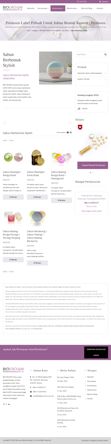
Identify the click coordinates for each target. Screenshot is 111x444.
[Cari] (77, 2)
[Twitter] (6, 404)
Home (29, 30)
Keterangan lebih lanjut (92, 211)
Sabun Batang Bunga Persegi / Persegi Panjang (11, 234)
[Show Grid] (67, 132)
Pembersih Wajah (68, 326)
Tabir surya (51, 326)
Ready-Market (103, 440)
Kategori (35, 30)
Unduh (85, 109)
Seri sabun (65, 30)
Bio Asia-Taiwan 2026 (65, 377)
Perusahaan (43, 8)
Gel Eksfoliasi (58, 326)
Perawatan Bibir (89, 326)
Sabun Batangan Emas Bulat (36, 173)
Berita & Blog (86, 8)
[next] (70, 122)
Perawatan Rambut (79, 326)
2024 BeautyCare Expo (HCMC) (66, 421)
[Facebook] (3, 404)
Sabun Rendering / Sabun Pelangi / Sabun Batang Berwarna (37, 236)
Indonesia (105, 1)
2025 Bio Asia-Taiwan (65, 387)
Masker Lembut (43, 326)
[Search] (105, 54)
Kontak (100, 8)
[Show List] (70, 132)
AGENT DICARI (83, 79)
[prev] (5, 122)
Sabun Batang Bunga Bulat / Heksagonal (58, 175)
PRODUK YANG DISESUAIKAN (49, 30)
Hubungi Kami (38, 328)
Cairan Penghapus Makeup (12, 328)
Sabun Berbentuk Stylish (79, 30)
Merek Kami (72, 8)
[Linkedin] (9, 404)
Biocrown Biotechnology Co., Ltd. (27, 440)
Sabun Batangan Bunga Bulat (12, 173)
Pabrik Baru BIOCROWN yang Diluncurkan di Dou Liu (69, 397)
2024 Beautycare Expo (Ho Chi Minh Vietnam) (67, 409)
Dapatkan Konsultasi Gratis (96, 352)
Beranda (30, 8)
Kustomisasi (57, 8)
